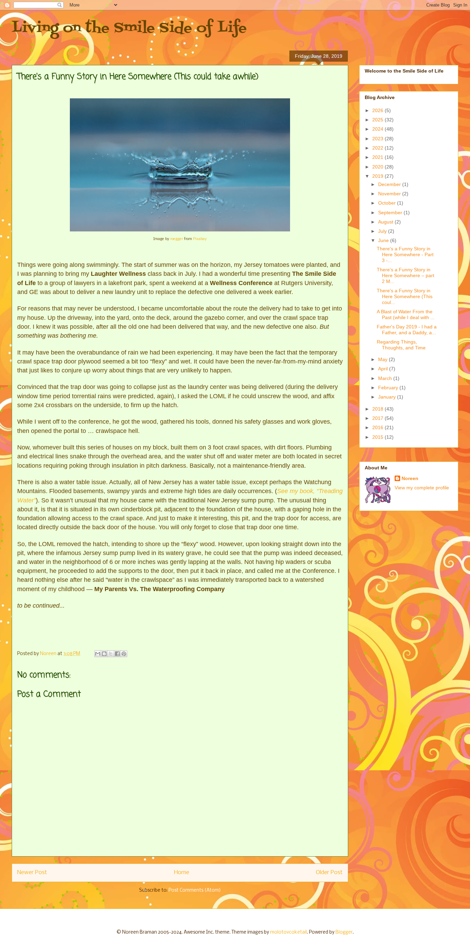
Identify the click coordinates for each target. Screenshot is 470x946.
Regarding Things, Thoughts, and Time (401, 344)
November (390, 193)
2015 (378, 437)
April (383, 368)
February (388, 387)
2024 (378, 129)
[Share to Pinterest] (123, 653)
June (384, 240)
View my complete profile (422, 487)
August (386, 222)
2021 (378, 157)
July (383, 231)
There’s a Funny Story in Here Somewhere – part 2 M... (405, 275)
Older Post (329, 873)
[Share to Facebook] (117, 653)
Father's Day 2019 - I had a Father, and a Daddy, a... (407, 329)
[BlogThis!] (104, 653)
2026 (378, 110)
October (387, 203)
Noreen (410, 478)
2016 (378, 427)
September (391, 212)
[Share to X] (110, 653)
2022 (378, 148)
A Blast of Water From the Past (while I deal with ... (406, 314)
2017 (378, 418)
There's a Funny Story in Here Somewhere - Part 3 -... (405, 254)
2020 (378, 167)
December (390, 184)
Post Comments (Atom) (195, 890)
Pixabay (200, 239)
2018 (378, 409)
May (383, 359)
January (387, 397)
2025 (378, 119)
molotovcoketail (288, 932)
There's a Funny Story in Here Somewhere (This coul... (404, 296)
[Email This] (97, 653)
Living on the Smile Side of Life (129, 28)
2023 (378, 138)
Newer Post (32, 873)
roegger (176, 239)
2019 (378, 176)
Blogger (344, 932)
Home (181, 873)
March (385, 378)
